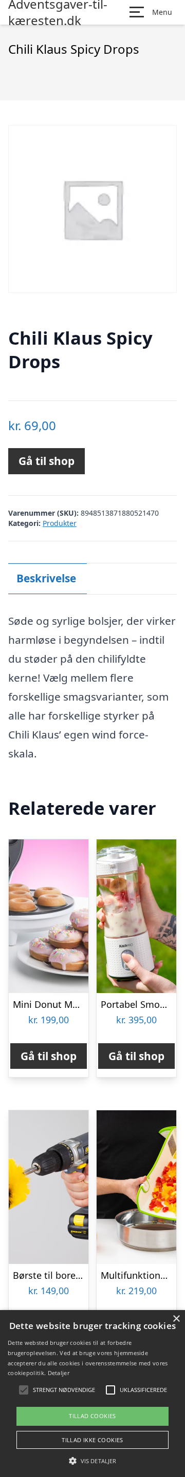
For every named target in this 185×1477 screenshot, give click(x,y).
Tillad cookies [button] (92, 1416)
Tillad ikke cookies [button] (92, 1440)
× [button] (176, 1319)
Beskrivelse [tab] (46, 578)
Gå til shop (46, 461)
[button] (92, 1460)
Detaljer (58, 1373)
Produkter (60, 523)
